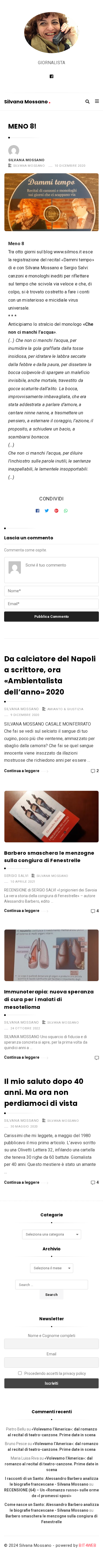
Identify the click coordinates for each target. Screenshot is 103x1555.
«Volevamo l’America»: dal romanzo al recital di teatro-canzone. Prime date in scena (51, 1464)
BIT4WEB (87, 1545)
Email (51, 1354)
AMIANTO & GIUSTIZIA (65, 709)
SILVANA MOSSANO (29, 166)
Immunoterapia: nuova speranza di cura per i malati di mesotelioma (49, 999)
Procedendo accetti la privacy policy (55, 1373)
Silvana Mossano (26, 101)
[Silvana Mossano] (51, 32)
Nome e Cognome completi (51, 1335)
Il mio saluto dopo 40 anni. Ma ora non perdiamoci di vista (43, 1093)
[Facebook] (51, 76)
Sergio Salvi (16, 876)
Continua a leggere (21, 771)
